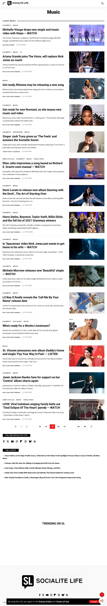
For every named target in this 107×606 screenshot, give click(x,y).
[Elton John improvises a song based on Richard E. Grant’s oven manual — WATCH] (86, 168)
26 (58, 427)
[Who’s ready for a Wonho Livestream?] (86, 329)
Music (15, 25)
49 (85, 427)
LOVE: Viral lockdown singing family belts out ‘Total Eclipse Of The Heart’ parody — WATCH (31, 405)
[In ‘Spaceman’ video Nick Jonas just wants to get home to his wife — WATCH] (86, 249)
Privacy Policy (45, 601)
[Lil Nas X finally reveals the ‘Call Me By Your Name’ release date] (86, 302)
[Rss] (34, 441)
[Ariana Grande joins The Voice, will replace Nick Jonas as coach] (86, 62)
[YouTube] (12, 441)
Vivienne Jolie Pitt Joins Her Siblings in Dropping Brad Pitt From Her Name (32, 463)
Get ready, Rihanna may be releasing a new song (33, 84)
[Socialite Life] (18, 3)
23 (40, 427)
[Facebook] (4, 441)
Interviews (18, 132)
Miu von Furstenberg (11, 71)
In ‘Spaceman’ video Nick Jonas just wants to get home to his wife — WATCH (33, 245)
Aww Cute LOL (8, 159)
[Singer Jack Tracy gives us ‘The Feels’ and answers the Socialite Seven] (86, 141)
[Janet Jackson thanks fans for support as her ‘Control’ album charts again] (86, 382)
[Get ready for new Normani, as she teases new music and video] (86, 115)
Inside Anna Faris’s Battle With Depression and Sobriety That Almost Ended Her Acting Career (39, 473)
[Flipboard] (21, 441)
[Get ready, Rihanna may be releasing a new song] (86, 88)
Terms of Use (62, 601)
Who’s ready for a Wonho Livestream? (26, 325)
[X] (7, 441)
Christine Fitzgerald (11, 151)
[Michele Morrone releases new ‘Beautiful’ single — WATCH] (86, 276)
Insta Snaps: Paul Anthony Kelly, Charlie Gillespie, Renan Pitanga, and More (32, 468)
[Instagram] (16, 441)
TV (21, 52)
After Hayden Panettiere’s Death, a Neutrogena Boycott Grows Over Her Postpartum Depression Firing (43, 478)
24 (46, 427)
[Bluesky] (30, 441)
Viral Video (39, 159)
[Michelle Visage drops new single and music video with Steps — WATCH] (86, 35)
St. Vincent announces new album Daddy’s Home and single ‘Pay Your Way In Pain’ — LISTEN (33, 352)
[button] (94, 601)
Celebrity (7, 25)
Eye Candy (17, 321)
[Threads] (25, 441)
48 (78, 427)
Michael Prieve (8, 45)
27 (65, 427)
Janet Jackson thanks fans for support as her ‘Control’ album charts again (31, 379)
